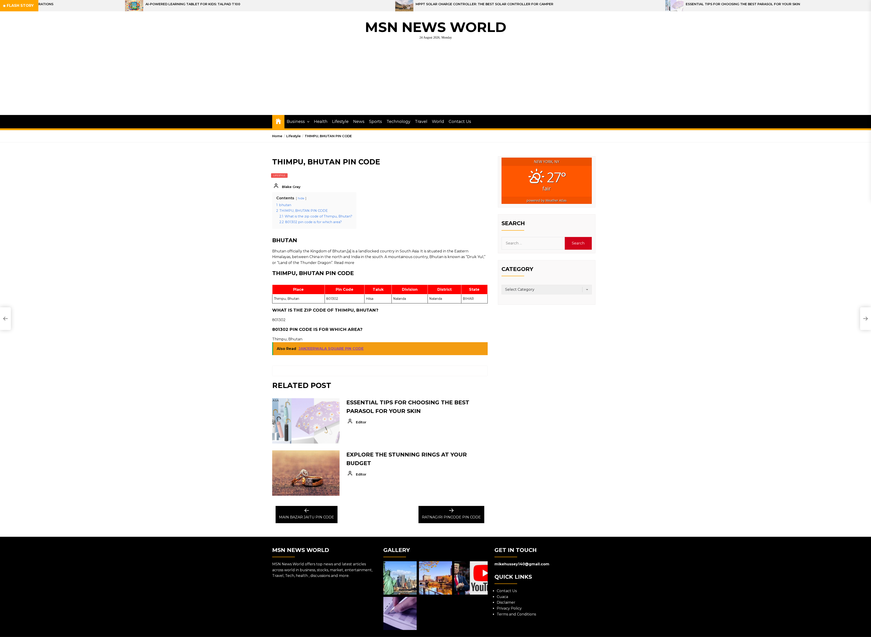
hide (301, 198)
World (438, 121)
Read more (344, 263)
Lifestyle (340, 121)
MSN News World (435, 27)
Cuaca (502, 597)
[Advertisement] (435, 81)
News (359, 121)
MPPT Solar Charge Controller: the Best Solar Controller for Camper (346, 4)
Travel (421, 121)
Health (321, 121)
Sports (375, 121)
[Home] (278, 121)
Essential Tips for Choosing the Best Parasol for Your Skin (605, 4)
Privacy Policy (509, 608)
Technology (398, 121)
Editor (361, 422)
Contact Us (460, 121)
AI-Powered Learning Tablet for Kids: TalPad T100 (54, 4)
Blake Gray (291, 187)
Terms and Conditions (516, 614)
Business (296, 121)
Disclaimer (506, 602)
